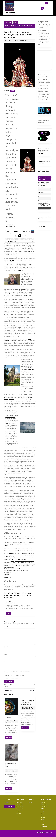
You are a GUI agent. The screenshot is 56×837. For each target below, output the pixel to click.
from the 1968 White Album (19, 570)
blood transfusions (25, 289)
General (15, 22)
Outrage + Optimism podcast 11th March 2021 (24, 548)
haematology (20, 340)
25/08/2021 (26, 707)
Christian (22, 350)
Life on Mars (7, 575)
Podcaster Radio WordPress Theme (44, 832)
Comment (6, 626)
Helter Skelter (27, 251)
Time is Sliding (10, 12)
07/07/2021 (9, 720)
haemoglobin (23, 305)
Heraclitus (6, 243)
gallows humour (29, 315)
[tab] (42, 8)
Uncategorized (44, 826)
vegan (42, 808)
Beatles (20, 251)
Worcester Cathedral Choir (27, 367)
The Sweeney (7, 574)
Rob (15, 40)
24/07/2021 (8, 40)
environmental (44, 806)
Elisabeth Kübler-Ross (10, 417)
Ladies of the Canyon (8, 567)
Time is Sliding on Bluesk (43, 171)
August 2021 (19, 811)
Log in (30, 802)
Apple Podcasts (44, 133)
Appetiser (8, 717)
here (7, 221)
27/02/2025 (9, 769)
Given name (40, 187)
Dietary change (44, 804)
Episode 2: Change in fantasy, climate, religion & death (27, 702)
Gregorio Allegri (8, 553)
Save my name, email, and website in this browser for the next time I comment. (18, 672)
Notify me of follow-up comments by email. (14, 675)
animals (42, 813)
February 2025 (20, 804)
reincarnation (29, 252)
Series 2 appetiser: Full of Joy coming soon (10, 765)
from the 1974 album (22, 562)
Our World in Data (19, 536)
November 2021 (20, 806)
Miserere (31, 369)
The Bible (33, 352)
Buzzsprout (40, 153)
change (42, 811)
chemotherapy (18, 289)
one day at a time (11, 292)
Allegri (26, 369)
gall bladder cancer (25, 279)
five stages (7, 423)
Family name (40, 192)
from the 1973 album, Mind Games (22, 561)
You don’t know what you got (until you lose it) (25, 564)
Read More (9, 738)
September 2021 (20, 808)
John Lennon (11, 293)
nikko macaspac (26, 447)
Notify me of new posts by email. (12, 677)
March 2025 (19, 802)
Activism (43, 802)
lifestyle (42, 819)
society (42, 821)
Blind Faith (26, 396)
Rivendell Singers (27, 376)
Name (6, 646)
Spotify (44, 138)
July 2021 (19, 813)
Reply (8, 613)
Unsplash (13, 226)
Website (6, 662)
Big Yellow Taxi (19, 565)
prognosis (12, 260)
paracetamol (26, 295)
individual (43, 817)
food (42, 815)
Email (6, 654)
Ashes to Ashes (7, 577)
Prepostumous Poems (18, 270)
